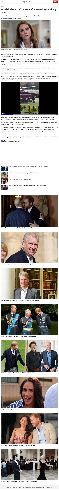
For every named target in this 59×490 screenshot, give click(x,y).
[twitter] (4, 141)
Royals (2, 6)
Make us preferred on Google (13, 141)
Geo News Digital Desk (7, 18)
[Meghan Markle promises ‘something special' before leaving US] (4, 175)
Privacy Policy (49, 487)
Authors (43, 487)
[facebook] (2, 141)
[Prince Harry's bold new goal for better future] (4, 181)
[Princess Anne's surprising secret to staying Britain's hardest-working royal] (4, 187)
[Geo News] (28, 2)
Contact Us (38, 487)
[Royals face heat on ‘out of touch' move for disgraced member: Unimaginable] (4, 168)
